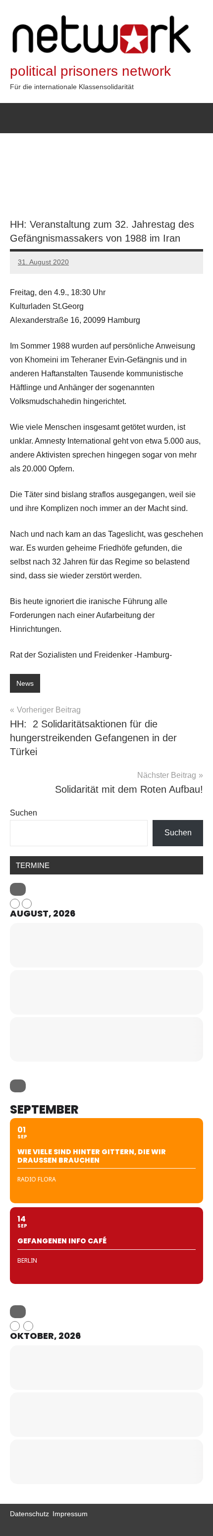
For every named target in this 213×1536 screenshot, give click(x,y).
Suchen (23, 813)
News (25, 683)
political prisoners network (90, 71)
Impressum (70, 1514)
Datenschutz (29, 1514)
